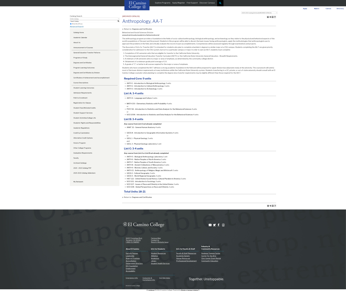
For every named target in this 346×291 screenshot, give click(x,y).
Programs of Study (80, 58)
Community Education (209, 261)
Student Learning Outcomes (83, 88)
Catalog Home (78, 32)
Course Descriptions (80, 83)
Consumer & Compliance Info (149, 279)
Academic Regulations (81, 128)
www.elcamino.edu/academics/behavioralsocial (140, 35)
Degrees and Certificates (82, 63)
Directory (340, 8)
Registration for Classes (82, 103)
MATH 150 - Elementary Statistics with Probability (146, 104)
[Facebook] (218, 224)
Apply (305, 8)
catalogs (151, 290)
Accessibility (130, 271)
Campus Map (156, 238)
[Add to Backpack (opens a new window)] (268, 17)
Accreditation (131, 261)
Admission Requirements (82, 93)
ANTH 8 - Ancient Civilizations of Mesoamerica (145, 165)
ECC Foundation (132, 266)
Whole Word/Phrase (77, 24)
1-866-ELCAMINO (132, 242)
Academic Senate (183, 256)
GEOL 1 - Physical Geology (137, 138)
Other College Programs (82, 148)
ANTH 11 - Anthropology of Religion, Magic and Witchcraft (150, 170)
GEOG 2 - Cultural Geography (138, 173)
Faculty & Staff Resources (186, 253)
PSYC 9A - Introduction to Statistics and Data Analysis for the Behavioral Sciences (159, 109)
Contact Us (155, 240)
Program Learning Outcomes (84, 68)
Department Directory (134, 263)
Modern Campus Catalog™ (190, 290)
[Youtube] (209, 224)
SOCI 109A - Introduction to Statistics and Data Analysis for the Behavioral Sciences (160, 115)
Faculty (76, 158)
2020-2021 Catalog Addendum (84, 173)
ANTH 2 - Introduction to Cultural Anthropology (145, 86)
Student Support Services (83, 113)
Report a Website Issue (159, 242)
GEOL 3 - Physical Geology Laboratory (142, 144)
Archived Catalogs (80, 163)
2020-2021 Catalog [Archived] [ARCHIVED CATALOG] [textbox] (256, 13)
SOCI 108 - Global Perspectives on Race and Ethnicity (147, 187)
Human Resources (183, 258)
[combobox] (259, 13)
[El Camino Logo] (143, 223)
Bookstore (155, 258)
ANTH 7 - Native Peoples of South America (144, 162)
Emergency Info (132, 278)
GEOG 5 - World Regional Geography (141, 176)
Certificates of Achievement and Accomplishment (91, 78)
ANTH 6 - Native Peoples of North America (144, 159)
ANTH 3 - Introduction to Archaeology (142, 89)
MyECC (316, 8)
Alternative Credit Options (83, 138)
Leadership (130, 256)
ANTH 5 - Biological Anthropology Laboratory (145, 157)
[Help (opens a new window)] (275, 17)
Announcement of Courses (83, 47)
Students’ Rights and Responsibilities (87, 123)
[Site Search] (220, 3)
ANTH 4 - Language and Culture (139, 98)
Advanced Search (77, 27)
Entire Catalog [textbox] (74, 19)
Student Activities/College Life (84, 118)
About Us (76, 42)
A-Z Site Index (164, 278)
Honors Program (79, 143)
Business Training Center (210, 253)
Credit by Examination (81, 133)
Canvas (328, 8)
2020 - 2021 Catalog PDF (82, 168)
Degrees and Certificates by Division (86, 73)
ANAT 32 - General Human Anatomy (141, 127)
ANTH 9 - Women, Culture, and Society (142, 168)
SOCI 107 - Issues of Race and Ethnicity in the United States (150, 184)
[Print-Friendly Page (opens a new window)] (273, 17)
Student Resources (158, 253)
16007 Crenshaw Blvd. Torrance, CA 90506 (134, 239)
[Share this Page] (270, 17)
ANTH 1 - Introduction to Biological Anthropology (146, 83)
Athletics (154, 256)
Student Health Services (160, 263)
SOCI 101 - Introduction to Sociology (141, 181)
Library (153, 261)
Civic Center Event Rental (211, 258)
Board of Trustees (133, 258)
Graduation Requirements (82, 153)
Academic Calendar (80, 37)
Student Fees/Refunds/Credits (84, 108)
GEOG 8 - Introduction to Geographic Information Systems (150, 133)
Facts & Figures (132, 253)
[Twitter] (214, 224)
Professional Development (186, 261)
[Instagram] (223, 224)
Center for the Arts (208, 256)
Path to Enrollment (80, 98)
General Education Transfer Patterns (86, 53)
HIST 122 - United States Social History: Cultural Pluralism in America (153, 179)
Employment (130, 269)
